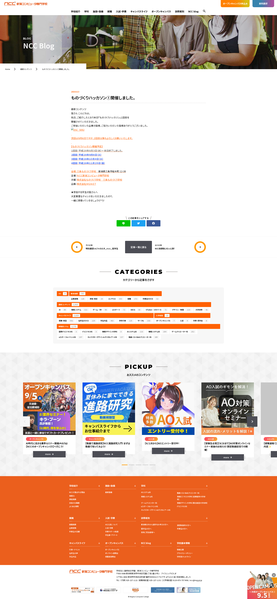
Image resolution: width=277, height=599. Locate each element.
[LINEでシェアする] (123, 223)
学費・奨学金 (200, 320)
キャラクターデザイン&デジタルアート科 (155, 510)
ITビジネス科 (89, 331)
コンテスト (115, 298)
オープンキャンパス (161, 11)
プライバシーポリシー (185, 553)
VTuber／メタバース (156, 309)
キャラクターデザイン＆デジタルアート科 (105, 337)
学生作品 (107, 320)
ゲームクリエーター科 (183, 331)
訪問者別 (179, 11)
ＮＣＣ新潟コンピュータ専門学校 (93, 175)
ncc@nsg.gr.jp (196, 580)
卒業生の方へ (182, 528)
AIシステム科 (135, 331)
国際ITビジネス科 (68, 331)
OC (62, 293)
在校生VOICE (86, 320)
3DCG (135, 309)
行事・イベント (74, 549)
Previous (25, 421)
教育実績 (77, 293)
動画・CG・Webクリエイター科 (188, 493)
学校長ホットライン (184, 556)
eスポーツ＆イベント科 (70, 337)
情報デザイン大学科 (111, 331)
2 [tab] (131, 465)
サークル (144, 320)
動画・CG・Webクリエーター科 (143, 337)
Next (252, 421)
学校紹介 (75, 11)
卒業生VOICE (150, 298)
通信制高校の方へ (184, 525)
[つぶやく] (138, 223)
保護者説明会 (110, 556)
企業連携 (77, 298)
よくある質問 (74, 506)
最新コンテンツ (68, 304)
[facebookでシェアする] (153, 223)
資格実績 (72, 499)
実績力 (71, 496)
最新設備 (108, 492)
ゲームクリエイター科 (149, 503)
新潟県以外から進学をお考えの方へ (154, 524)
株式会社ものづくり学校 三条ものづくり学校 (99, 179)
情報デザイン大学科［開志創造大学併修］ (192, 503)
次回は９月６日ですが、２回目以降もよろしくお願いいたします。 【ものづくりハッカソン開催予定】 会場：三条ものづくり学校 (102, 154)
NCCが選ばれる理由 (77, 492)
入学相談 (162, 315)
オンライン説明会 (111, 553)
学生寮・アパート (111, 535)
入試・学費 (121, 11)
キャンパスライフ (138, 11)
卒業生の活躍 (74, 531)
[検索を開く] (204, 11)
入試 (184, 320)
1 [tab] (125, 465)
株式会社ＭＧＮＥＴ (86, 184)
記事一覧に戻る (138, 247)
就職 (109, 11)
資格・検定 (96, 298)
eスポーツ (118, 309)
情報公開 (180, 549)
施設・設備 (98, 11)
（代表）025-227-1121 (129, 580)
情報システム (79, 309)
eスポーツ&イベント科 (149, 506)
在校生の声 (73, 553)
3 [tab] (138, 465)
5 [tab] (152, 465)
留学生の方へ (146, 528)
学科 (86, 11)
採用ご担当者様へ (148, 532)
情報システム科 (157, 331)
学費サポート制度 (111, 531)
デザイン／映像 (181, 309)
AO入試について (111, 524)
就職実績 (72, 524)
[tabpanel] (49, 419)
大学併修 (201, 309)
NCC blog (193, 11)
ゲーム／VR (100, 309)
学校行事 (125, 320)
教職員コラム (67, 326)
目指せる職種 (74, 503)
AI (62, 309)
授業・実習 (66, 320)
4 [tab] (145, 465)
